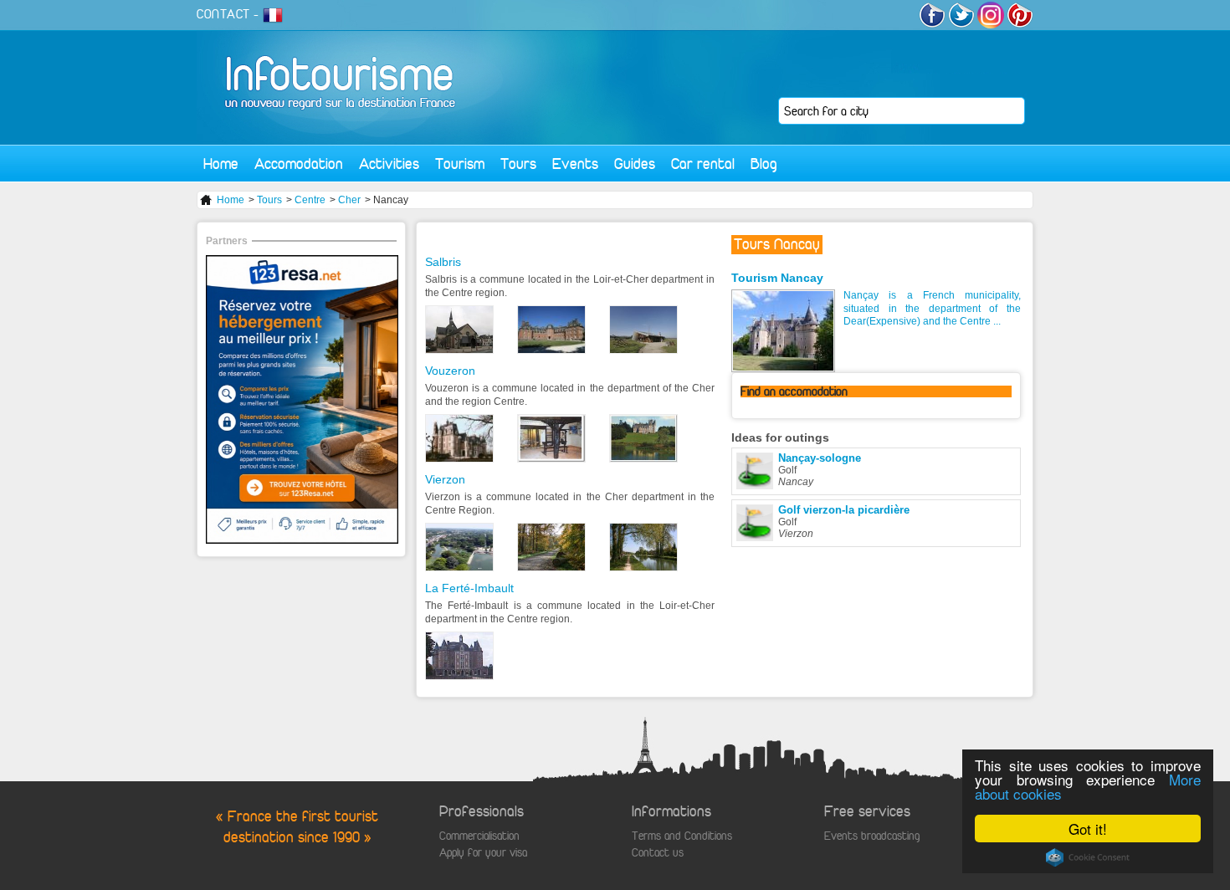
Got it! (1088, 828)
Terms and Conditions (682, 836)
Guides (634, 163)
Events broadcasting (872, 836)
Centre (310, 200)
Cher (349, 200)
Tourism (459, 163)
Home (220, 163)
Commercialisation (479, 836)
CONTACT (223, 14)
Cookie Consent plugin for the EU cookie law (1088, 857)
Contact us (658, 853)
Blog (764, 163)
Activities (389, 163)
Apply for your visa (483, 853)
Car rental (703, 163)
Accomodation (298, 163)
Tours (518, 163)
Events (575, 163)
